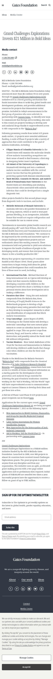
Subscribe (10, 527)
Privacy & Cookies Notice (28, 538)
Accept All (26, 667)
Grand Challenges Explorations (16, 445)
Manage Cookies (26, 657)
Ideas (4, 15)
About (12, 579)
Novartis (6, 367)
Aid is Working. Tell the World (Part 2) (23, 433)
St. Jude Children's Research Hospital (29, 364)
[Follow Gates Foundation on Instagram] (21, 72)
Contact (26, 603)
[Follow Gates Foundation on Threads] (32, 72)
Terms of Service (7, 536)
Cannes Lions (24, 117)
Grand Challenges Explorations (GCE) (29, 97)
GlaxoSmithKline (22, 367)
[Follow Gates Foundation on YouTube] (27, 72)
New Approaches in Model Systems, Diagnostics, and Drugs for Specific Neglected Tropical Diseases (28, 416)
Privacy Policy (41, 534)
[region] (26, 646)
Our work (26, 579)
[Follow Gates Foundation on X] (4, 72)
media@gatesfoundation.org (20, 86)
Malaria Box (30, 128)
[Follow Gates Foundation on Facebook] (10, 72)
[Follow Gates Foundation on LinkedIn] (15, 72)
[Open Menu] (3, 5)
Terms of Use (7, 648)
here (31, 398)
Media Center (16, 15)
